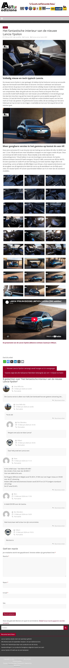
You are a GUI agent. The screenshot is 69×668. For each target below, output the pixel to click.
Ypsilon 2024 (44, 37)
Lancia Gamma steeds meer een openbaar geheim (16, 639)
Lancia (5, 27)
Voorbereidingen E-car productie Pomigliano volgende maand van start (22, 647)
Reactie (6, 556)
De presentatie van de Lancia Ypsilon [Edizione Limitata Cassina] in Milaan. (30, 343)
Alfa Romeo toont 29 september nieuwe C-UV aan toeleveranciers (21, 642)
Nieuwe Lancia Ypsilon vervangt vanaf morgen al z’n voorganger (30, 368)
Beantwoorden (60, 400)
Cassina (34, 37)
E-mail (5, 593)
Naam (5, 582)
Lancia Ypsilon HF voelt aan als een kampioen (15, 650)
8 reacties (26, 37)
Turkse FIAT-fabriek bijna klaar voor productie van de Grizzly (19, 644)
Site (4, 603)
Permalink (17, 391)
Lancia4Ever (18, 37)
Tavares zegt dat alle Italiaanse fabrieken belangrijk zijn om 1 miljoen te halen (33, 374)
